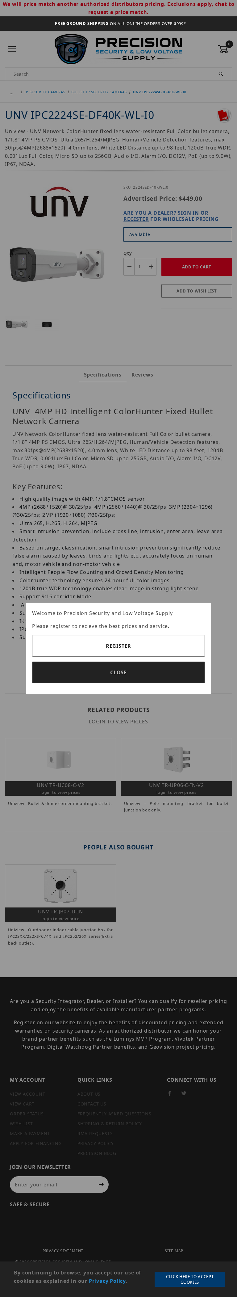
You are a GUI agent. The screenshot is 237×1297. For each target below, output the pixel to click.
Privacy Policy (107, 1281)
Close (118, 672)
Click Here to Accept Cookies (190, 1279)
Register (118, 645)
